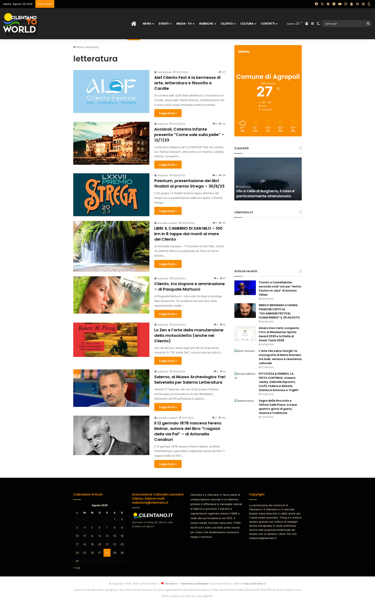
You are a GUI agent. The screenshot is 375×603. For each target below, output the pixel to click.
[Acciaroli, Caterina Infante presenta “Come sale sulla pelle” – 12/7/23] (111, 143)
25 (84, 552)
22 (114, 544)
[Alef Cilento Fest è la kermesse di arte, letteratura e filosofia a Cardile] (111, 91)
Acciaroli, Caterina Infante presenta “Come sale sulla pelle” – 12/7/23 (189, 134)
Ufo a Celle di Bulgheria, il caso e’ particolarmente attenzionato (265, 193)
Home (80, 47)
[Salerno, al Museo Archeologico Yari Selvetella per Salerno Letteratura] (111, 388)
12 (92, 535)
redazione (162, 123)
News (147, 23)
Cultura (246, 23)
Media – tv (184, 23)
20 (99, 544)
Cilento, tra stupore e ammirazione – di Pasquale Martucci (189, 286)
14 (107, 535)
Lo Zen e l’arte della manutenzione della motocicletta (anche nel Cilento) (188, 335)
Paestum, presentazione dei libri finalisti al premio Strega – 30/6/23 (189, 183)
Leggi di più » (168, 113)
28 (107, 552)
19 (92, 544)
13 (99, 535)
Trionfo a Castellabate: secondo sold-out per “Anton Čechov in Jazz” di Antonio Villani (280, 288)
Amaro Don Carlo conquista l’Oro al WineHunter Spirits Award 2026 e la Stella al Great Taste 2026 (279, 334)
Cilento (227, 23)
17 (77, 544)
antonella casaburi (167, 222)
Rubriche (206, 23)
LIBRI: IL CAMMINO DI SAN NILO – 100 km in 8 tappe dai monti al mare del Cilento (188, 234)
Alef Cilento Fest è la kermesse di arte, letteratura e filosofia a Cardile (187, 83)
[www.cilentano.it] (20, 23)
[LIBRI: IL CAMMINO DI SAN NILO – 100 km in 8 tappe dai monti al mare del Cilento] (111, 246)
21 (107, 544)
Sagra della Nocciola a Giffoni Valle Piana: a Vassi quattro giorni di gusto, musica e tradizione (278, 407)
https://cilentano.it (254, 583)
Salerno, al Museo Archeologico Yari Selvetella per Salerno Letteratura (189, 379)
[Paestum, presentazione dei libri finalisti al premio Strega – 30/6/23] (111, 194)
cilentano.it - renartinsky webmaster (186, 583)
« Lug (76, 567)
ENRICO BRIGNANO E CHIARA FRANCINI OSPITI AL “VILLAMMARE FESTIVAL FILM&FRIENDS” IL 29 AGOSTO (279, 311)
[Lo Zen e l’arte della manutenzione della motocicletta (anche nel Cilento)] (111, 340)
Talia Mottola (164, 72)
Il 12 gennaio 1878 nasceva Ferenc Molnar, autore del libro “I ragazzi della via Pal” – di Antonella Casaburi (187, 431)
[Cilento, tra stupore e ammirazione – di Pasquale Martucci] (111, 295)
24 (77, 552)
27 (99, 552)
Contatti (268, 23)
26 (92, 552)
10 (77, 535)
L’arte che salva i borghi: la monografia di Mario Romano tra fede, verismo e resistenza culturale (280, 357)
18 (84, 544)
